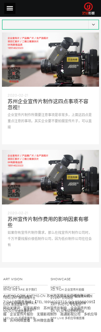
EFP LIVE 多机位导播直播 (67, 318)
